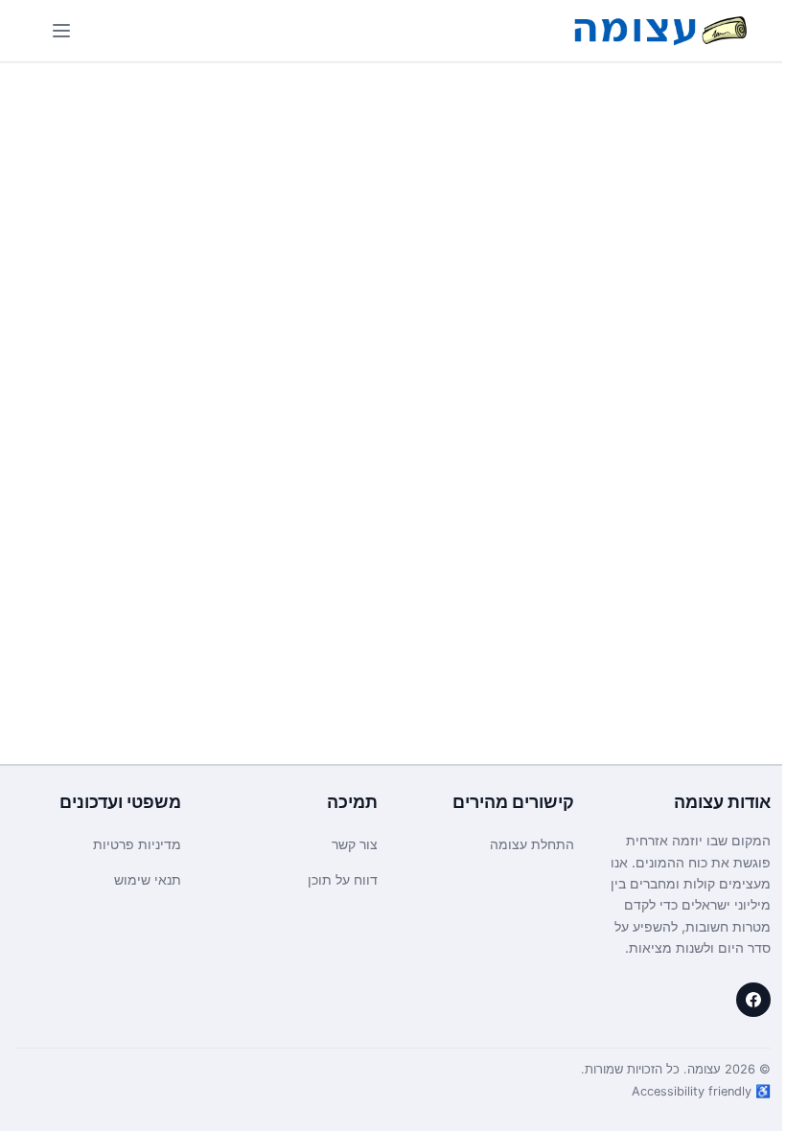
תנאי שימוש (147, 879)
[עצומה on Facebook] (753, 999)
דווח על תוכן (343, 879)
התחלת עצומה (532, 844)
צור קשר (355, 844)
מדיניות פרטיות (137, 844)
